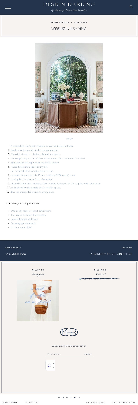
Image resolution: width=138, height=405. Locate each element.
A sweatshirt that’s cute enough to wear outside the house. (42, 146)
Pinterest (100, 275)
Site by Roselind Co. (95, 402)
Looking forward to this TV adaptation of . (43, 175)
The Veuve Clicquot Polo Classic (28, 215)
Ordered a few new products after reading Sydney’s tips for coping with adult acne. (56, 183)
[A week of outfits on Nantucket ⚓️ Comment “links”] (38, 300)
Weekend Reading (60, 22)
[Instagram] (59, 397)
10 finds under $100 (21, 227)
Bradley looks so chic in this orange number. (35, 150)
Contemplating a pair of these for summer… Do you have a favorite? (48, 158)
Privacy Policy (31, 402)
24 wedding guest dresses (24, 219)
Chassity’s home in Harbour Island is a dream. (36, 154)
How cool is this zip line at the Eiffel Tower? (35, 162)
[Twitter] (75, 397)
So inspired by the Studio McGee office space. (36, 187)
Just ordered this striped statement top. (32, 171)
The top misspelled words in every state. (32, 191)
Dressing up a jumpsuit (23, 223)
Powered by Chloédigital (123, 402)
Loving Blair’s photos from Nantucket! (32, 179)
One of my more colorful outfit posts (31, 210)
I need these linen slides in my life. (29, 166)
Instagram (38, 275)
